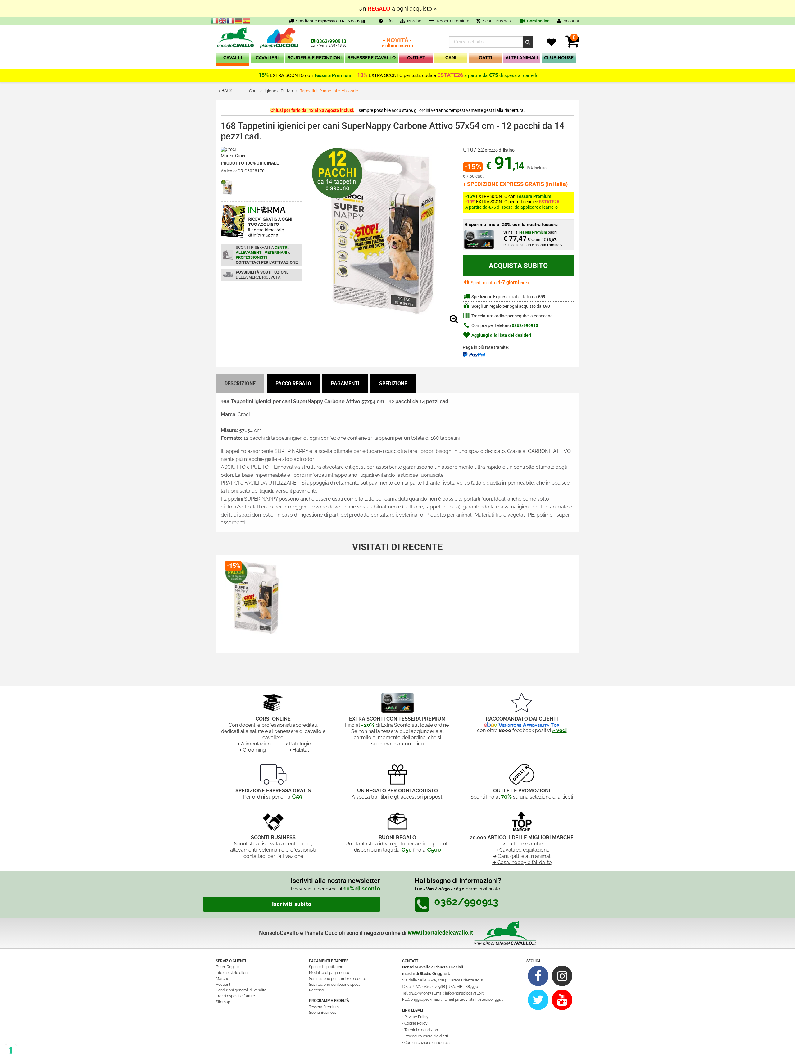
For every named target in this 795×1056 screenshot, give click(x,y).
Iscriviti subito (291, 904)
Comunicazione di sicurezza (428, 1042)
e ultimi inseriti (397, 43)
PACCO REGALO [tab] (293, 383)
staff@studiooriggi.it (486, 999)
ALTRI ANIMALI (522, 58)
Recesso (316, 990)
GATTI (485, 58)
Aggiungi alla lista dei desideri (500, 335)
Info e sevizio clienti (233, 973)
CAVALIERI (267, 58)
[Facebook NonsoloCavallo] (538, 975)
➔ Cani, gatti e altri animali (522, 856)
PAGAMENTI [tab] (345, 383)
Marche (414, 21)
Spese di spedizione (326, 967)
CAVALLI (232, 58)
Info (389, 21)
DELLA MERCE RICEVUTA (262, 275)
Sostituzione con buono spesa (335, 984)
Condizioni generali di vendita (241, 990)
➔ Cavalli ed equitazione (521, 850)
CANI (450, 58)
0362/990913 (331, 41)
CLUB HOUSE (559, 58)
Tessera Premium (452, 21)
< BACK (225, 90)
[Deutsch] (239, 20)
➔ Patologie (297, 744)
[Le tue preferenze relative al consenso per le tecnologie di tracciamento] (11, 1050)
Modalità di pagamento (329, 973)
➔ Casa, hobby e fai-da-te (522, 862)
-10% (361, 75)
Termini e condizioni (421, 1030)
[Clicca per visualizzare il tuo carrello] (572, 45)
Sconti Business (497, 21)
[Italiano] (215, 20)
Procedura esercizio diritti (426, 1036)
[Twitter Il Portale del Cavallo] (538, 999)
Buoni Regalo (227, 967)
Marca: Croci (233, 155)
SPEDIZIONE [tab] (393, 383)
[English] (223, 20)
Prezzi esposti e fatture (235, 996)
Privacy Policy (416, 1017)
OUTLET (416, 58)
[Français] (231, 20)
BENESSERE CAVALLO (371, 58)
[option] (255, 601)
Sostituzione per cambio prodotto (337, 978)
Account (223, 984)
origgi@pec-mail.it (426, 999)
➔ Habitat (298, 750)
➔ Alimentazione (254, 744)
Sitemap (223, 1002)
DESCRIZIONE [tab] (240, 383)
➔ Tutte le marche (522, 844)
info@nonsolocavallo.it (464, 993)
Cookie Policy (416, 1023)
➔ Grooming (252, 750)
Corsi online (538, 21)
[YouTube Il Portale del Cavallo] (562, 999)
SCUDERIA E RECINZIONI (315, 58)
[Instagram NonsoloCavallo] (562, 975)
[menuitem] (232, 59)
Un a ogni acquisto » (397, 8)
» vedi (559, 730)
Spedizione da (330, 21)
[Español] (247, 20)
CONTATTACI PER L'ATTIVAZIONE (267, 262)
